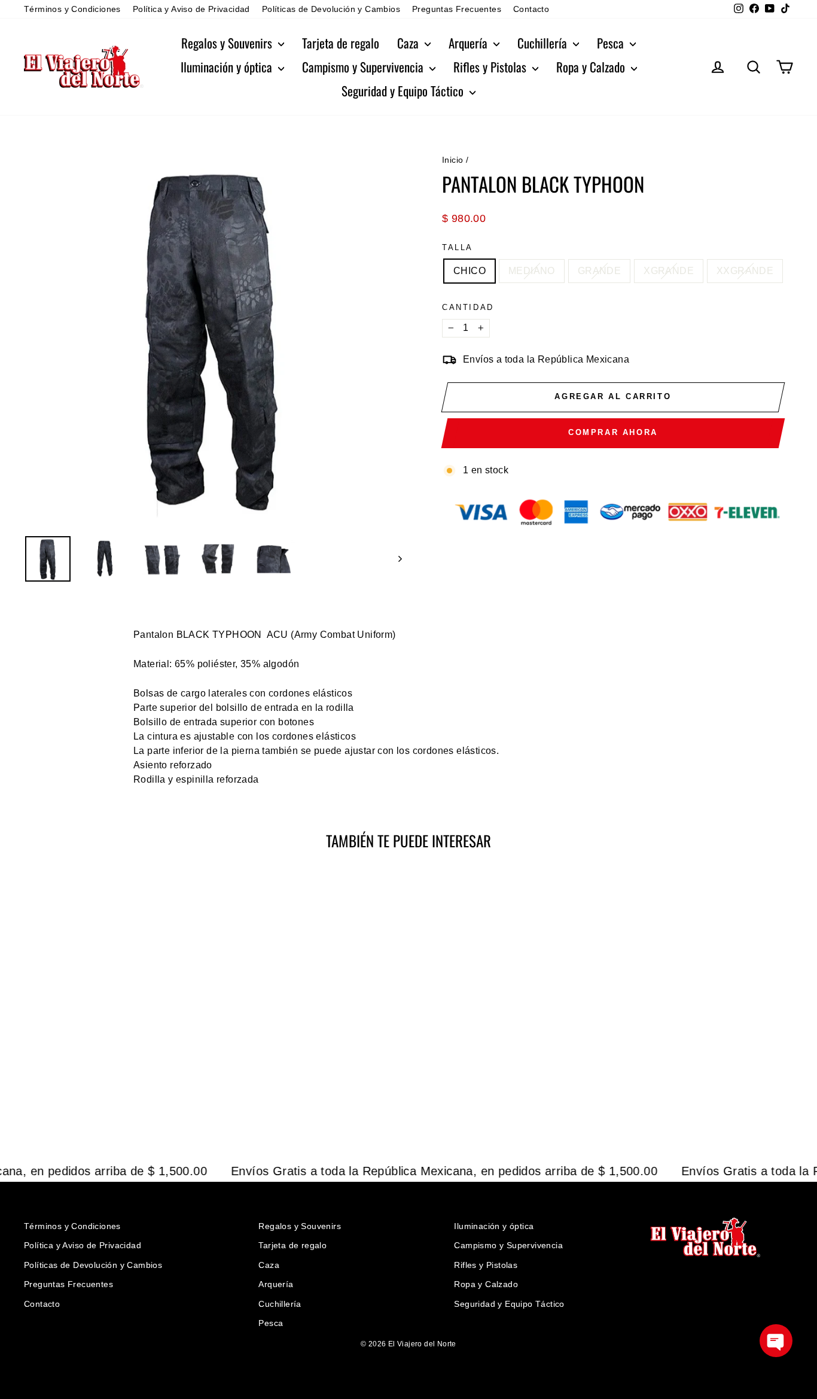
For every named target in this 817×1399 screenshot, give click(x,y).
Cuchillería (543, 43)
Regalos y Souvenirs (228, 43)
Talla (457, 247)
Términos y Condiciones (72, 9)
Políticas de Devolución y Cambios (331, 9)
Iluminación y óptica (228, 66)
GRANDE (599, 271)
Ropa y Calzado (592, 66)
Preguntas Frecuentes (456, 9)
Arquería (469, 43)
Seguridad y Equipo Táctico (404, 90)
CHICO (469, 271)
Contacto (531, 9)
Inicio (452, 160)
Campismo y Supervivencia (364, 66)
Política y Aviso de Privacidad (191, 9)
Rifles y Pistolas (491, 66)
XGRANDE (669, 271)
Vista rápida (115, 1049)
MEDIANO (531, 271)
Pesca (612, 43)
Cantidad (468, 307)
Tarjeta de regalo (340, 43)
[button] (776, 1340)
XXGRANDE (745, 271)
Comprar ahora (613, 432)
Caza (409, 43)
